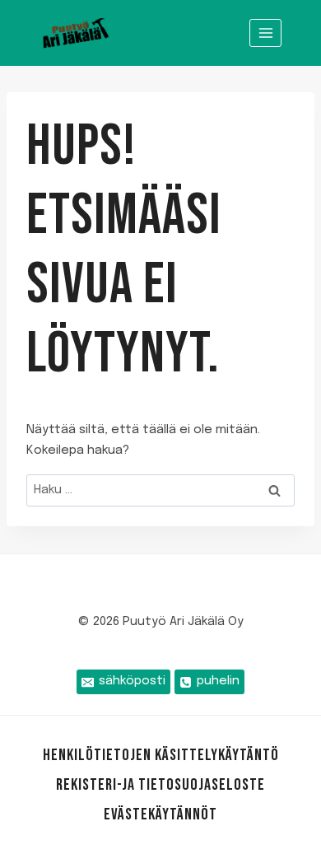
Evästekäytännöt (160, 814)
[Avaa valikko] (265, 32)
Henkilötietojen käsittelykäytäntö (161, 755)
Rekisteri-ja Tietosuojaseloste (160, 785)
